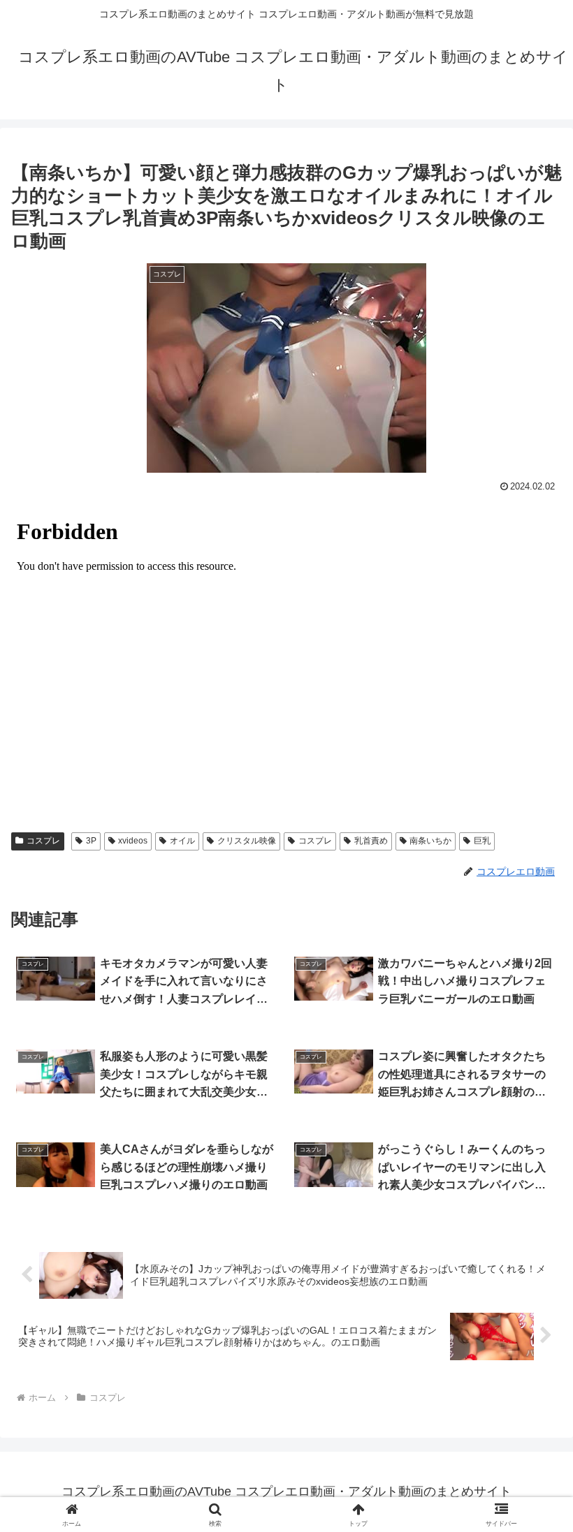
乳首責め (371, 841)
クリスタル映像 (246, 841)
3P (91, 841)
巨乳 (482, 841)
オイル (182, 841)
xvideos (132, 841)
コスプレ (43, 841)
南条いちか (430, 841)
